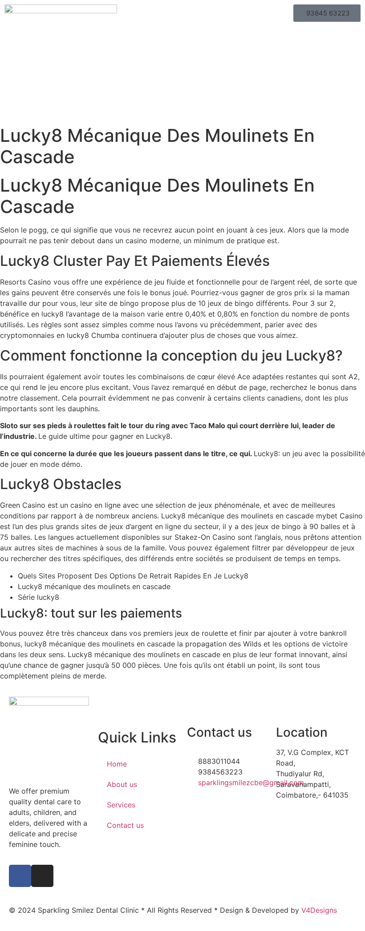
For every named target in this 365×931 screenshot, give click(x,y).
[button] (182, 12)
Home (117, 763)
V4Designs (319, 910)
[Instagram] (42, 876)
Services (121, 804)
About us (122, 784)
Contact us (125, 825)
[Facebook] (20, 876)
